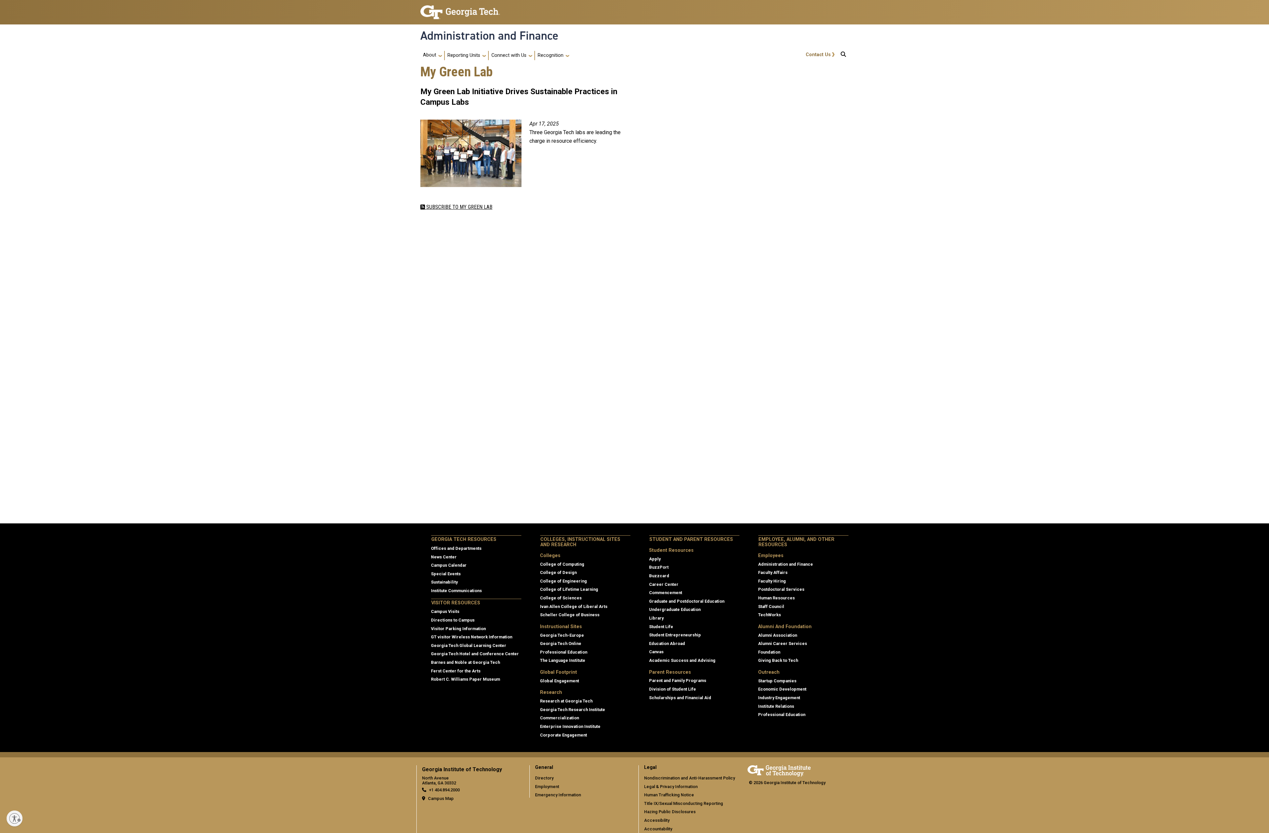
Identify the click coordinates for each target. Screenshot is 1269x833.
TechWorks (769, 614)
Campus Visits (445, 611)
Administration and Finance (489, 36)
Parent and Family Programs (677, 680)
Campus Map (441, 798)
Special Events (446, 573)
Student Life (661, 626)
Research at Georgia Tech (566, 701)
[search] (843, 55)
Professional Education (563, 652)
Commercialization (559, 717)
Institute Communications (456, 590)
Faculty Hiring (772, 581)
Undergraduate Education (675, 609)
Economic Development (782, 689)
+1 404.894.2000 (444, 789)
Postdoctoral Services (781, 589)
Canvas (656, 651)
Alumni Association (777, 635)
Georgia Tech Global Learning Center (468, 645)
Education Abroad (667, 643)
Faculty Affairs (773, 572)
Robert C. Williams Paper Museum (465, 679)
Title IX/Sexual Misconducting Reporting (683, 803)
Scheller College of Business (569, 614)
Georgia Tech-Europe (562, 635)
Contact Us (818, 54)
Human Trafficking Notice (669, 794)
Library (656, 618)
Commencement (665, 592)
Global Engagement (559, 680)
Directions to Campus (453, 620)
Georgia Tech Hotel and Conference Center (475, 653)
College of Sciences (561, 597)
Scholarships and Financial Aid (680, 697)
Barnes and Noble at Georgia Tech (465, 662)
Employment (547, 786)
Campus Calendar (449, 565)
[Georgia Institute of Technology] (460, 9)
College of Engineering (563, 581)
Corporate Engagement (563, 735)
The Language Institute (562, 660)
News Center (444, 556)
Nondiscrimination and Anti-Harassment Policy (689, 778)
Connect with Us (508, 55)
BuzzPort (659, 567)
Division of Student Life (672, 689)
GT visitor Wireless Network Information (471, 636)
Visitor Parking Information (458, 628)
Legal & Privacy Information (671, 786)
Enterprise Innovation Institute (570, 726)
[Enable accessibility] (14, 818)
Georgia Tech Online (560, 643)
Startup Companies (777, 680)
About (429, 55)
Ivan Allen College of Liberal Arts (573, 606)
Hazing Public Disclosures (670, 811)
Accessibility (657, 820)
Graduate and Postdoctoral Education (686, 601)
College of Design (558, 572)
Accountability (658, 828)
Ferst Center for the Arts (456, 670)
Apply (655, 558)
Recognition (550, 55)
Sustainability (444, 582)
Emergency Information (558, 794)
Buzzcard (659, 575)
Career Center (663, 584)
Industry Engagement (779, 697)
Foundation (769, 652)
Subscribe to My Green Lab (458, 207)
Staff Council (771, 606)
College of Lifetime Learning (569, 589)
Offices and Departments (456, 548)
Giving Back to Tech (778, 660)
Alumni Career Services (782, 643)
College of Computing (562, 564)
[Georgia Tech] (779, 769)
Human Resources (776, 597)
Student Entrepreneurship (675, 634)
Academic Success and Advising (682, 660)
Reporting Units (463, 55)
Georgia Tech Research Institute (572, 709)
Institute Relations (776, 706)
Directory (544, 778)
